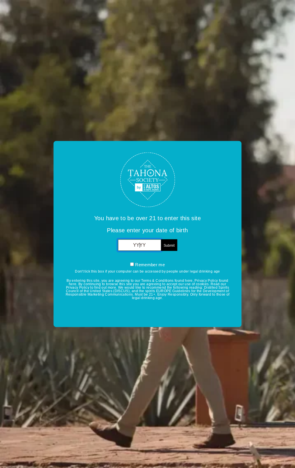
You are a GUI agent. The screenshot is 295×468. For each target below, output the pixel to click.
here (188, 281)
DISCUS (121, 291)
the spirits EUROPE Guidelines (164, 291)
